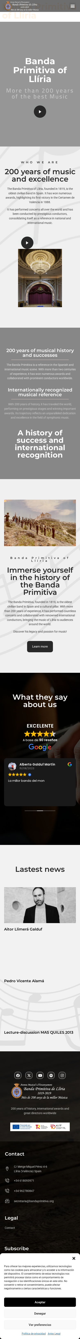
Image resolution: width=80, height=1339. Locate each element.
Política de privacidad (34, 1333)
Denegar (40, 1313)
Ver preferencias (40, 1325)
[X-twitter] (28, 1075)
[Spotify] (51, 1075)
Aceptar (40, 1302)
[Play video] (40, 111)
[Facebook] (17, 1075)
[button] (74, 1258)
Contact (10, 1228)
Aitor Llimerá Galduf (23, 929)
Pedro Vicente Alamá (24, 981)
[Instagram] (62, 1075)
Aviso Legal (54, 1333)
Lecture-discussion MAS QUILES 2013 (38, 1032)
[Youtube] (40, 1075)
